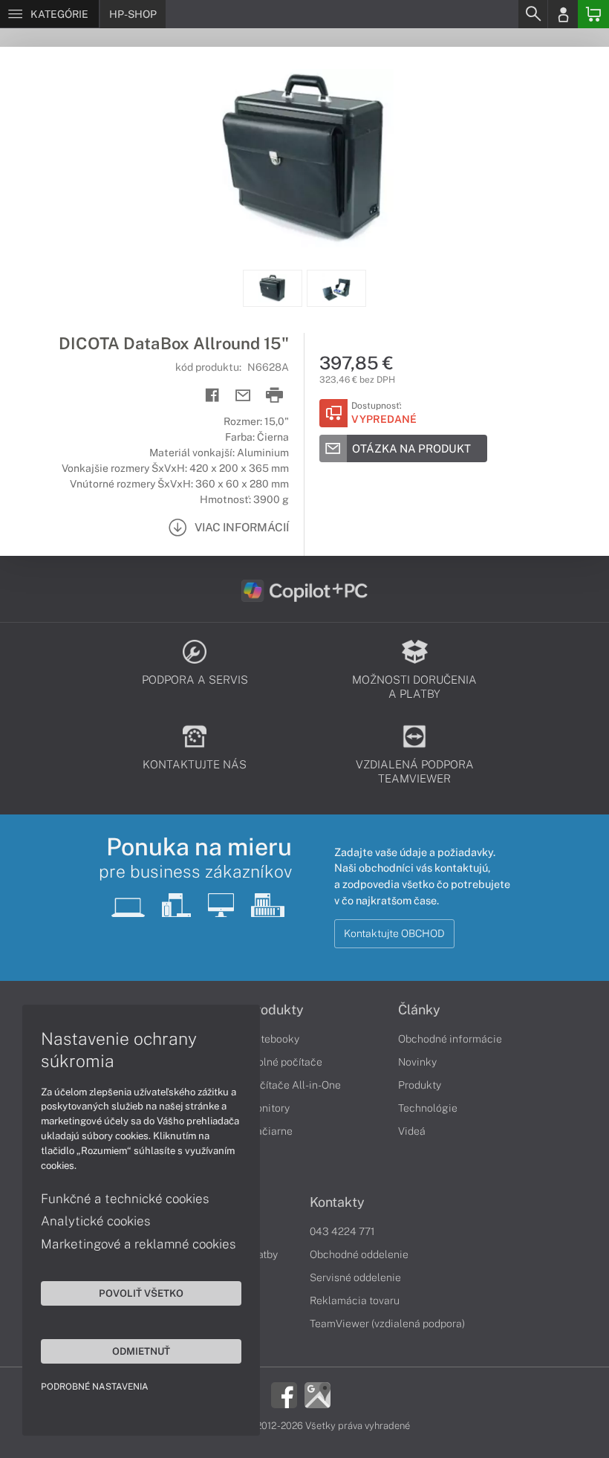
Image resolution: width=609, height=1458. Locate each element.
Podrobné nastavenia (95, 1386)
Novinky (417, 1062)
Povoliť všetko (141, 1293)
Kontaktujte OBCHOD (394, 933)
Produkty (275, 1010)
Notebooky (273, 1039)
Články (419, 1010)
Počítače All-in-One (294, 1085)
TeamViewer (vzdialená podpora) (387, 1323)
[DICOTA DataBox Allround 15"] (304, 158)
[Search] (532, 14)
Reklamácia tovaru (355, 1300)
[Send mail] (243, 395)
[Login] (563, 14)
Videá (412, 1131)
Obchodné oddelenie (359, 1254)
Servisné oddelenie (355, 1277)
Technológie (427, 1108)
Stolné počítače (284, 1062)
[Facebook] (284, 1393)
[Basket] (593, 14)
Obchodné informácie (450, 1039)
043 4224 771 (342, 1231)
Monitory (268, 1108)
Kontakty (337, 1202)
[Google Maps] (317, 1393)
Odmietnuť (141, 1351)
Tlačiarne (270, 1131)
